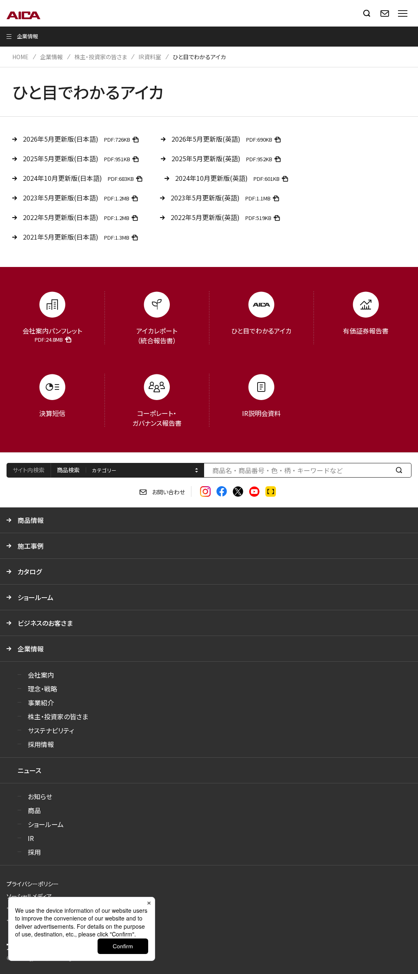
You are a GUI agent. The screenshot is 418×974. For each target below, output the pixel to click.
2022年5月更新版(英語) (221, 217)
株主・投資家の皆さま (100, 57)
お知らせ (40, 796)
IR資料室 (149, 57)
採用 (34, 852)
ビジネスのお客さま (45, 623)
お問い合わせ (168, 492)
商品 (34, 810)
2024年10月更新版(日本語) (78, 178)
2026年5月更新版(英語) (221, 139)
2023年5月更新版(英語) (221, 197)
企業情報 (51, 57)
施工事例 (31, 546)
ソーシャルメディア (29, 896)
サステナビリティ (51, 730)
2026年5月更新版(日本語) (76, 139)
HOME (20, 57)
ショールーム (35, 597)
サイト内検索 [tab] (28, 470)
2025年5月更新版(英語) (221, 158)
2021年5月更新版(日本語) (76, 237)
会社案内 (41, 675)
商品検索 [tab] (68, 470)
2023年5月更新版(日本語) (76, 197)
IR (31, 838)
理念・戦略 (42, 689)
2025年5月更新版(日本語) (76, 158)
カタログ (30, 571)
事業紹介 (41, 702)
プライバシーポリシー (33, 884)
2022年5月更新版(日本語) (76, 217)
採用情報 (41, 744)
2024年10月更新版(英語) (227, 178)
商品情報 (31, 520)
